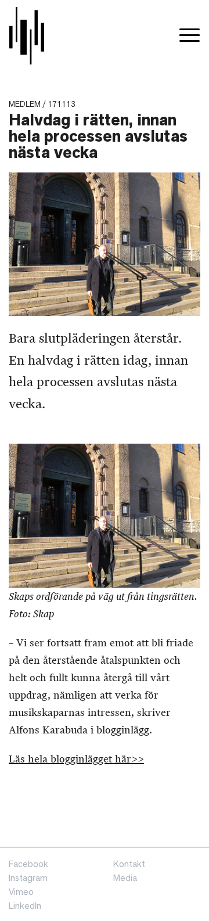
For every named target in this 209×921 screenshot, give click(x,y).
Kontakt (129, 864)
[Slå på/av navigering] (189, 35)
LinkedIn (25, 906)
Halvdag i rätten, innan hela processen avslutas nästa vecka (98, 136)
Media (125, 878)
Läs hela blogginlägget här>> (76, 759)
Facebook (28, 864)
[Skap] (26, 36)
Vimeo (21, 892)
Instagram (28, 878)
